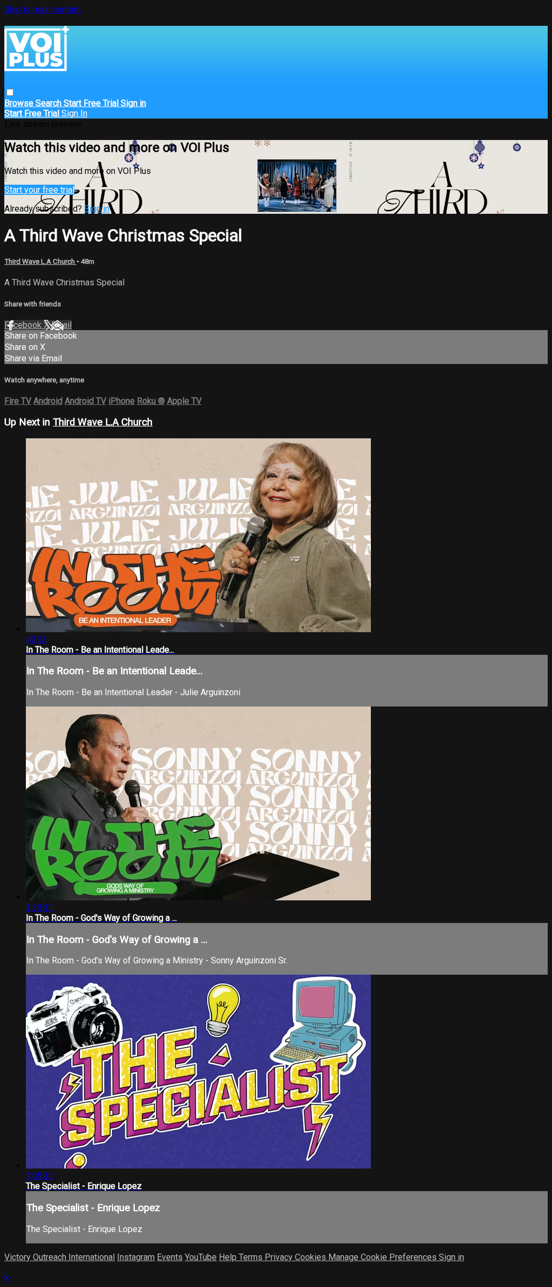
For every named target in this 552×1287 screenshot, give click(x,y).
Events (170, 1257)
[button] (9, 92)
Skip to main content (42, 9)
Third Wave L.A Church (40, 261)
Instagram (136, 1257)
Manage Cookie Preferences (383, 1257)
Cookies (311, 1257)
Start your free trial (39, 190)
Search (50, 103)
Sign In (74, 113)
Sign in (133, 103)
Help (229, 1257)
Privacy (280, 1257)
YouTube (201, 1257)
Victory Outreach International (59, 1257)
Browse (20, 103)
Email (61, 325)
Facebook (24, 325)
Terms (252, 1257)
